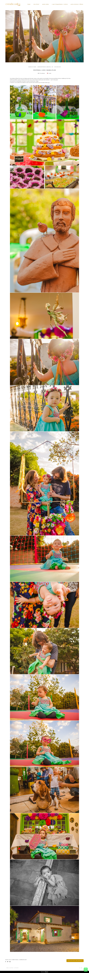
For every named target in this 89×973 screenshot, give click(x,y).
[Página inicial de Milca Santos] (14, 4)
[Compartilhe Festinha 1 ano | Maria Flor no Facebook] (5, 961)
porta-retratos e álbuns (77, 4)
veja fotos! (36, 4)
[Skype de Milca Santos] (81, 967)
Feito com (44, 971)
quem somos (45, 4)
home (29, 4)
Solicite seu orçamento (75, 960)
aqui (49, 82)
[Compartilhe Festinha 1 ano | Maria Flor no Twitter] (7, 961)
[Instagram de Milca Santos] (79, 967)
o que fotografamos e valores (60, 4)
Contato (16, 967)
